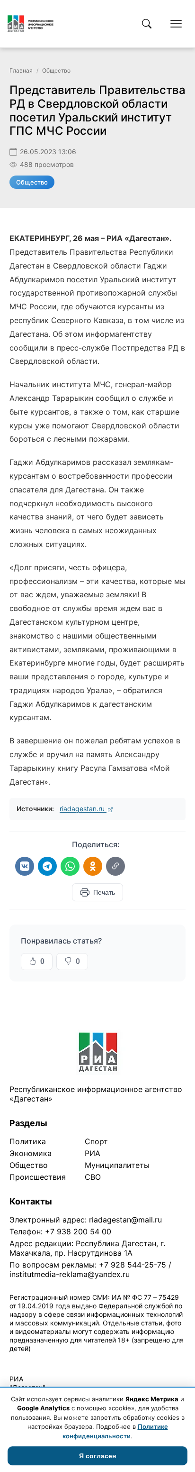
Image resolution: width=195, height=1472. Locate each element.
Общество (56, 70)
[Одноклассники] (92, 866)
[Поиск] (147, 23)
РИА (92, 1153)
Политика (27, 1141)
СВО (93, 1177)
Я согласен (97, 1456)
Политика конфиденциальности (53, 1360)
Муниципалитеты (117, 1165)
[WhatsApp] (70, 866)
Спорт (96, 1141)
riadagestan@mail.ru (125, 1219)
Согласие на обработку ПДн (145, 1360)
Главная (21, 70)
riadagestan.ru (83, 809)
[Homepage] (30, 23)
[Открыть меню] (176, 23)
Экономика (30, 1153)
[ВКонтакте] (24, 866)
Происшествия (37, 1177)
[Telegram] (47, 866)
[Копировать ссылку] (115, 866)
